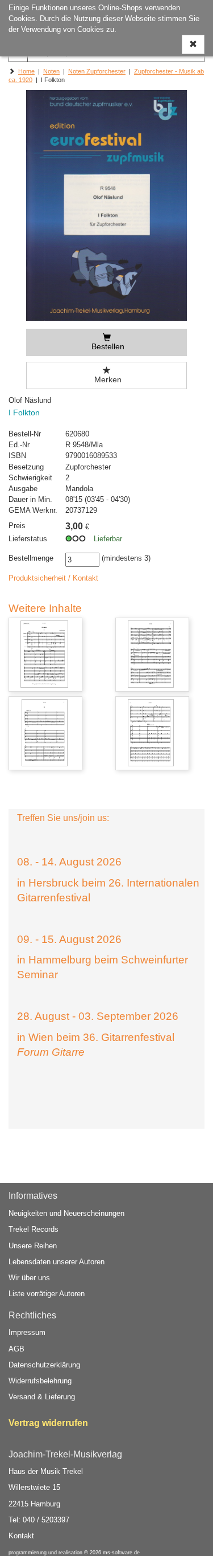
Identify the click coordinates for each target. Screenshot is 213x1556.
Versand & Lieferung (42, 1396)
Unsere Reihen (33, 1245)
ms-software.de (121, 1552)
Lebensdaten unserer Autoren (57, 1261)
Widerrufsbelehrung (40, 1381)
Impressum (27, 1332)
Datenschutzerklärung (44, 1365)
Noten (51, 71)
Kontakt (21, 1536)
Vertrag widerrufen (48, 1423)
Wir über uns (29, 1277)
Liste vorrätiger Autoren (47, 1293)
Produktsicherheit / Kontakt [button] (53, 578)
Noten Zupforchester (97, 71)
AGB (16, 1349)
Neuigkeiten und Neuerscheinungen (66, 1213)
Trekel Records (34, 1229)
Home (26, 71)
